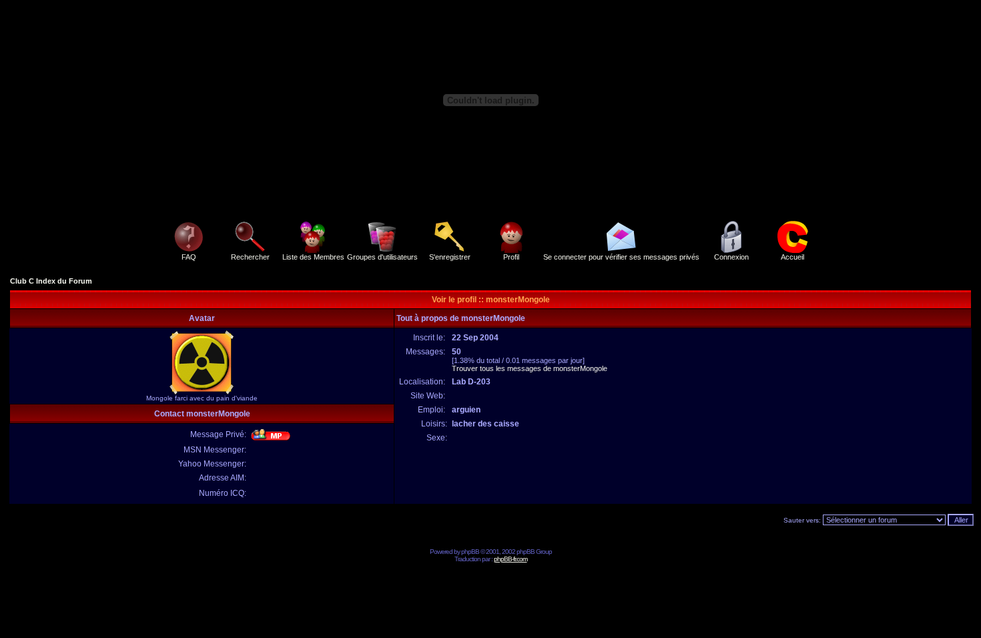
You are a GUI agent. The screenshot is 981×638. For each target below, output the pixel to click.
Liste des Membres (313, 257)
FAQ (189, 257)
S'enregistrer (449, 257)
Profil (511, 257)
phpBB (470, 551)
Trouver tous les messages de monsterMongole (529, 368)
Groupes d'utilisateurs (382, 257)
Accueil (792, 257)
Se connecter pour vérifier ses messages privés (621, 257)
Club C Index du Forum (51, 281)
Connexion (731, 257)
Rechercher (250, 257)
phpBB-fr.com (510, 559)
